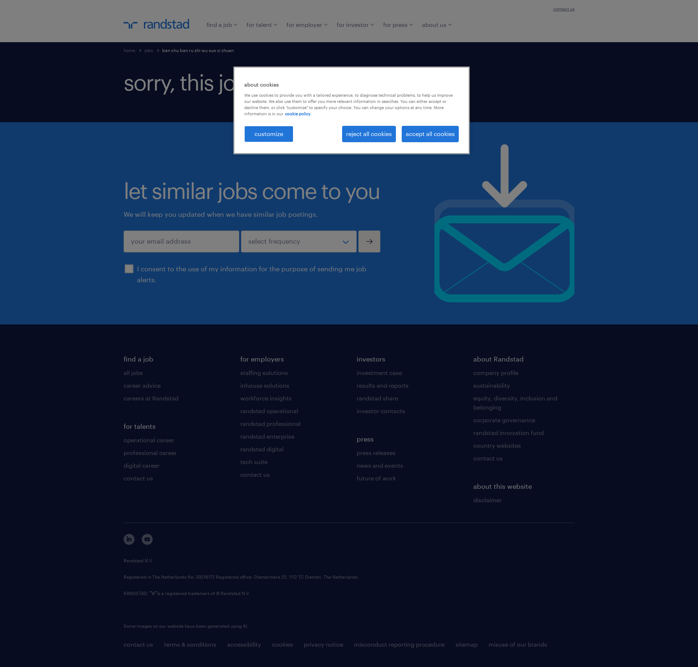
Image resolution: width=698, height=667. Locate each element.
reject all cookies (369, 133)
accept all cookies (430, 133)
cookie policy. (298, 113)
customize (268, 133)
